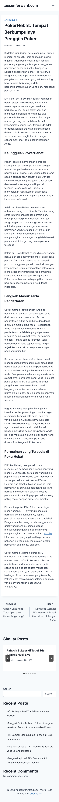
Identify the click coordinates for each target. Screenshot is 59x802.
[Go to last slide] (7, 658)
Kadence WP (35, 793)
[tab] (24, 673)
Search (7, 688)
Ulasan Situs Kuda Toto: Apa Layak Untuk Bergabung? (13, 610)
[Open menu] (53, 5)
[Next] (51, 658)
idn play (48, 533)
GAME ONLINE (10, 20)
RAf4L (9, 45)
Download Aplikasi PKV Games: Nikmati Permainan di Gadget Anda (44, 612)
